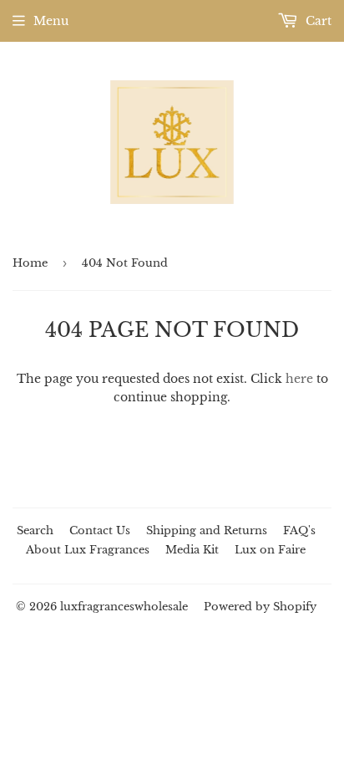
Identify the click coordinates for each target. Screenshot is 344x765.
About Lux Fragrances (87, 550)
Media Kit (192, 550)
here (299, 378)
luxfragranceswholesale (124, 606)
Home (30, 263)
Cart (316, 20)
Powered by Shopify (260, 606)
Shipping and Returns (206, 530)
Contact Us (99, 530)
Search (35, 530)
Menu (50, 20)
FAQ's (299, 530)
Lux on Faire (270, 550)
